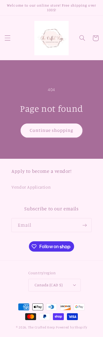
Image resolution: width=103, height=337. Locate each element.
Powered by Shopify (71, 327)
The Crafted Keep (41, 327)
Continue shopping (52, 130)
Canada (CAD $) (49, 285)
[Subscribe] (84, 225)
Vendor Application (31, 187)
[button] (7, 38)
